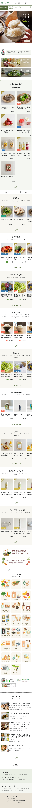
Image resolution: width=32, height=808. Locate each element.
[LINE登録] (8, 680)
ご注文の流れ (5, 774)
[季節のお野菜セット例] (8, 685)
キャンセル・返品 (23, 774)
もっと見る (15, 187)
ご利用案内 (5, 772)
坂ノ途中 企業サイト (8, 786)
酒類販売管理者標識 (20, 779)
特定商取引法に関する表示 (8, 779)
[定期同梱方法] (16, 552)
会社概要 (23, 788)
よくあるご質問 (6, 777)
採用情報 (21, 790)
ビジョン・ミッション (7, 788)
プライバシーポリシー (12, 802)
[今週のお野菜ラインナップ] (16, 561)
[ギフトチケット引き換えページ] (23, 680)
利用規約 (20, 802)
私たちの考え (17, 788)
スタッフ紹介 (14, 790)
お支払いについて (13, 774)
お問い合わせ (15, 777)
